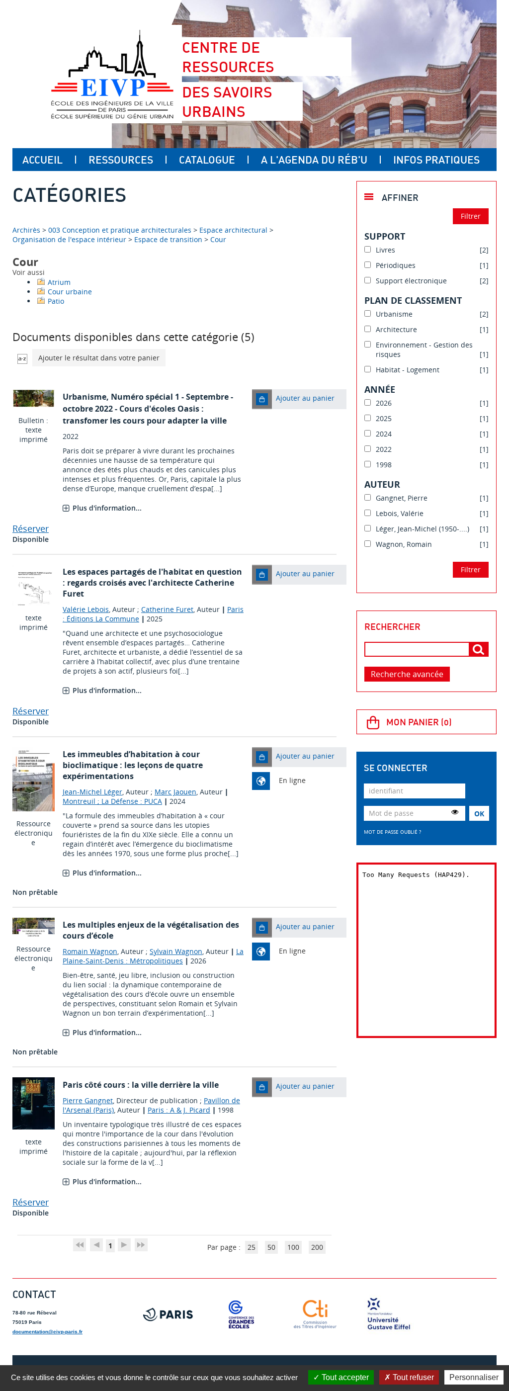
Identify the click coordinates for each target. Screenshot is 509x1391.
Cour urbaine (70, 291)
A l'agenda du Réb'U (314, 160)
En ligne (292, 780)
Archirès (27, 230)
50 (271, 1247)
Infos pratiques (436, 160)
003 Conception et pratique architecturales (119, 230)
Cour (218, 239)
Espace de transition (168, 239)
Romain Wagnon (90, 951)
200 (317, 1247)
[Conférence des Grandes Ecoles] (241, 1314)
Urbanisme (84, 396)
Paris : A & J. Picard (179, 1110)
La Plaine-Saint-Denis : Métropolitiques (153, 956)
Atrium (59, 282)
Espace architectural (233, 230)
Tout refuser (412, 1377)
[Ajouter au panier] (262, 399)
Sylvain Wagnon (176, 951)
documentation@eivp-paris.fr (47, 1331)
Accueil (42, 160)
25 (251, 1247)
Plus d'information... (107, 508)
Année (379, 389)
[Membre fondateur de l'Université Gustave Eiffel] (388, 1314)
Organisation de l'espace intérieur (69, 239)
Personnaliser (474, 1377)
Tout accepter (344, 1377)
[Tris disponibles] (22, 357)
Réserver (30, 528)
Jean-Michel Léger (92, 791)
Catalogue (207, 160)
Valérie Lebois (86, 609)
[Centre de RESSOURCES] (112, 74)
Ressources (120, 160)
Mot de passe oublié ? (392, 831)
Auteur (382, 484)
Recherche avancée (407, 674)
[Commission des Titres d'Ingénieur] (315, 1314)
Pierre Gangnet (88, 1100)
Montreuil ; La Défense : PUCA (112, 801)
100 (293, 1247)
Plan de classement (413, 300)
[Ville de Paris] (168, 1314)
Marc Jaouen (175, 791)
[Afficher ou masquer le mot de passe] (454, 811)
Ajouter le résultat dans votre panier (99, 357)
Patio (56, 301)
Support (384, 236)
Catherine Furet (167, 609)
